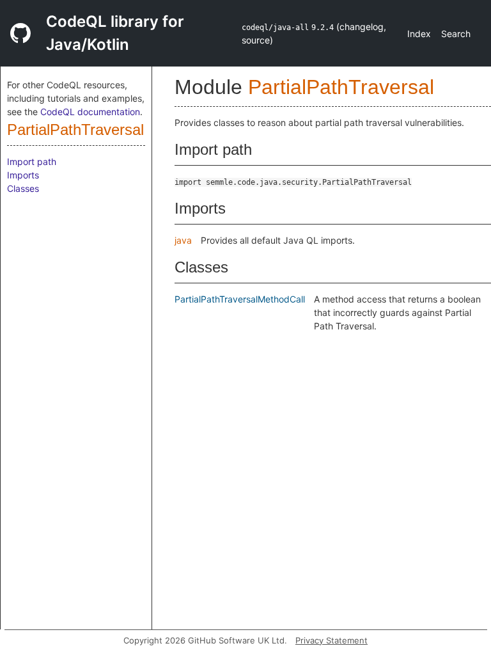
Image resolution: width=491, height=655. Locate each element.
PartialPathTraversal (75, 129)
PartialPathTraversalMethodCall (240, 299)
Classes (23, 188)
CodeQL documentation (90, 111)
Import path (31, 161)
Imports (23, 175)
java (183, 240)
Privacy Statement (331, 640)
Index (419, 33)
